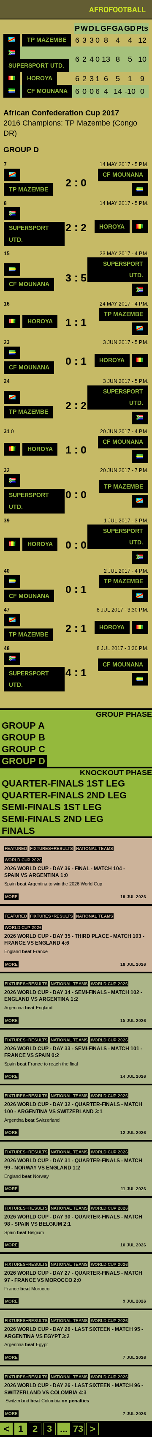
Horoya (39, 78)
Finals (18, 830)
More (11, 896)
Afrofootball (117, 9)
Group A (23, 725)
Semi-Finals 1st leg (52, 807)
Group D (23, 761)
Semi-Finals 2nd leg (52, 819)
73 (78, 1428)
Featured (16, 848)
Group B (23, 737)
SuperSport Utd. (36, 65)
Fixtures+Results (51, 848)
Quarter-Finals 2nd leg (64, 795)
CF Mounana (47, 90)
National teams (94, 848)
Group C (23, 749)
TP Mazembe (46, 39)
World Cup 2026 (23, 860)
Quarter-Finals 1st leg (63, 783)
